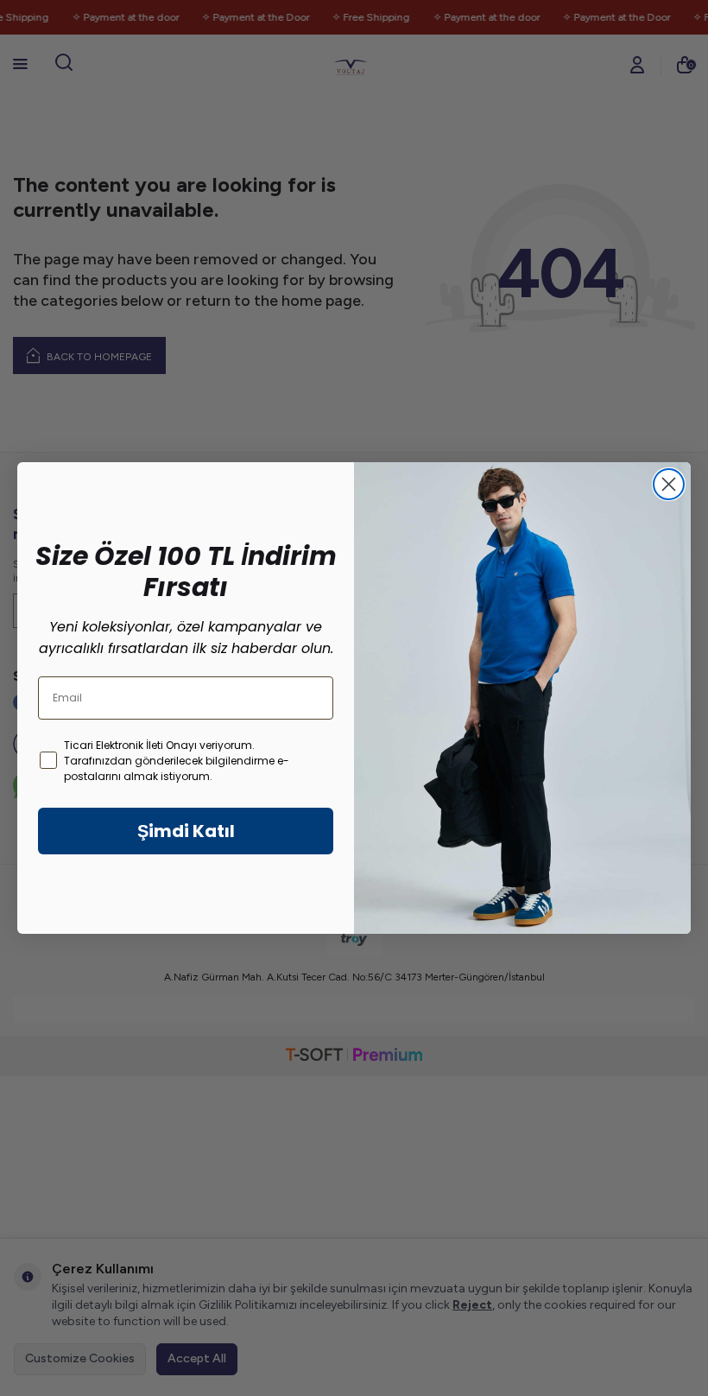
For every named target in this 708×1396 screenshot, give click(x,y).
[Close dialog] (669, 484)
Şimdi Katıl (186, 831)
